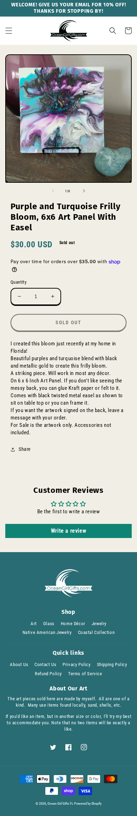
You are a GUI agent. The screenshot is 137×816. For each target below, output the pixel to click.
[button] (9, 30)
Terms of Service (85, 673)
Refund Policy (48, 673)
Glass (48, 623)
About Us (19, 664)
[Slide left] (53, 190)
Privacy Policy (76, 664)
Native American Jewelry (47, 632)
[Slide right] (84, 190)
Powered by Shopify (88, 803)
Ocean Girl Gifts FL (60, 803)
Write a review (68, 530)
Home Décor (73, 623)
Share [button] (25, 449)
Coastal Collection (96, 632)
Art (34, 623)
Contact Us (45, 664)
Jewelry (99, 623)
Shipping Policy (112, 664)
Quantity (18, 282)
